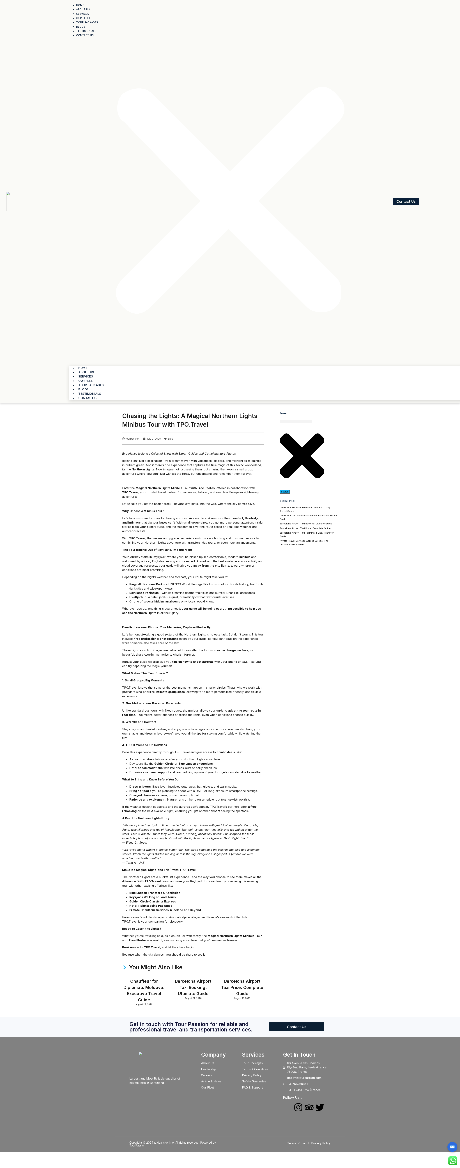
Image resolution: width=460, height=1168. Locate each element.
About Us (83, 9)
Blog (170, 438)
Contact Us (85, 35)
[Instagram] (298, 1107)
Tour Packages (87, 22)
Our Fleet (83, 18)
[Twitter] (319, 1107)
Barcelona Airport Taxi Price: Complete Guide (242, 987)
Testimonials (86, 30)
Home (80, 5)
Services (82, 13)
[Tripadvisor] (309, 1107)
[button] (230, 201)
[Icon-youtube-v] (287, 1117)
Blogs (80, 26)
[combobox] (296, 421)
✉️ (452, 1146)
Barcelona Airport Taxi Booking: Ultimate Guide (193, 987)
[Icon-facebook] (287, 1107)
